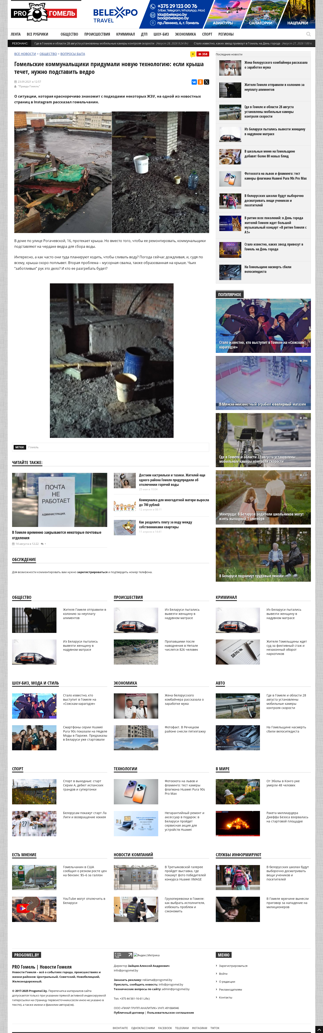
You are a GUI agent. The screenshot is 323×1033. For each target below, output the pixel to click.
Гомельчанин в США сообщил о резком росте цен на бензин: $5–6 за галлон (85, 871)
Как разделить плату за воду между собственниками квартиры (165, 524)
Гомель (33, 447)
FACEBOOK (165, 1028)
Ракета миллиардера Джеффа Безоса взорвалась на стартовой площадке (287, 817)
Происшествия (97, 34)
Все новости (25, 54)
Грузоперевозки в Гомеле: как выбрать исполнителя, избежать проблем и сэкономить (185, 904)
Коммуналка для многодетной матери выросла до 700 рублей (174, 502)
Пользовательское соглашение (170, 1013)
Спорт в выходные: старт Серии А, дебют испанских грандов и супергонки (83, 785)
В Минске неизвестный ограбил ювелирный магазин (262, 404)
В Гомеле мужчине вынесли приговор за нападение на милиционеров (288, 902)
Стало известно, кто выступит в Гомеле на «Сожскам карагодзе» (261, 344)
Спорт (207, 34)
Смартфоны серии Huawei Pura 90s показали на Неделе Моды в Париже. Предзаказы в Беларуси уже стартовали (85, 733)
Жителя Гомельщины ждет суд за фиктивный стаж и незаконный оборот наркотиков (287, 647)
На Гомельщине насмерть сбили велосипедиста (268, 269)
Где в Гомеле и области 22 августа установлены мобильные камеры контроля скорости (257, 459)
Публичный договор (129, 1013)
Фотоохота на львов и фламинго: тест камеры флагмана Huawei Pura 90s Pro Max (276, 176)
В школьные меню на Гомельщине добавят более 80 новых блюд (270, 154)
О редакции (227, 982)
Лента (16, 34)
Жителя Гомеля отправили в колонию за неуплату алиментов (274, 87)
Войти (223, 974)
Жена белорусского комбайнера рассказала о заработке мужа (276, 65)
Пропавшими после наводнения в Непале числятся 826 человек (181, 645)
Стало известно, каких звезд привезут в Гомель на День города (237, 43)
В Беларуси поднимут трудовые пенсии (251, 576)
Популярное (229, 294)
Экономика (185, 34)
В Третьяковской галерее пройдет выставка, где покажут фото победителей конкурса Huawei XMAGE (185, 873)
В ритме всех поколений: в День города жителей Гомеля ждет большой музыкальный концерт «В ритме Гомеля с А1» (276, 225)
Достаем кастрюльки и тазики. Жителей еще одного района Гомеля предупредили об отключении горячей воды (172, 480)
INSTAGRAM (199, 1028)
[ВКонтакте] (194, 82)
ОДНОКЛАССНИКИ (143, 1028)
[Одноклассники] (200, 82)
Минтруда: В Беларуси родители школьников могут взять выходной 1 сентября (261, 516)
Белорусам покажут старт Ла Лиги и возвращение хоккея (85, 815)
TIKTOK (214, 1028)
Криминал (125, 34)
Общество (69, 34)
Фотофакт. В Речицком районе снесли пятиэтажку (185, 729)
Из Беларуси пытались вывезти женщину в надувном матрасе (275, 131)
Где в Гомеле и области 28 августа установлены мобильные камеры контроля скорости (94, 43)
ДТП (144, 34)
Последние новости (229, 54)
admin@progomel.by (176, 989)
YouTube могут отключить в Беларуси (84, 900)
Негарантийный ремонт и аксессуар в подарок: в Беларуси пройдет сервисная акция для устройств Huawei (184, 821)
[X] (206, 82)
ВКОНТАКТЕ (120, 1028)
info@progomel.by (126, 970)
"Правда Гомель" (29, 86)
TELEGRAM (182, 1028)
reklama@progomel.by (157, 980)
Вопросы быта (72, 54)
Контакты (225, 997)
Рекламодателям (230, 989)
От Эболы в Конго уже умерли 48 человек (283, 783)
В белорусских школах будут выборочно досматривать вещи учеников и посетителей (274, 200)
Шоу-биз (161, 34)
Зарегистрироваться (233, 966)
